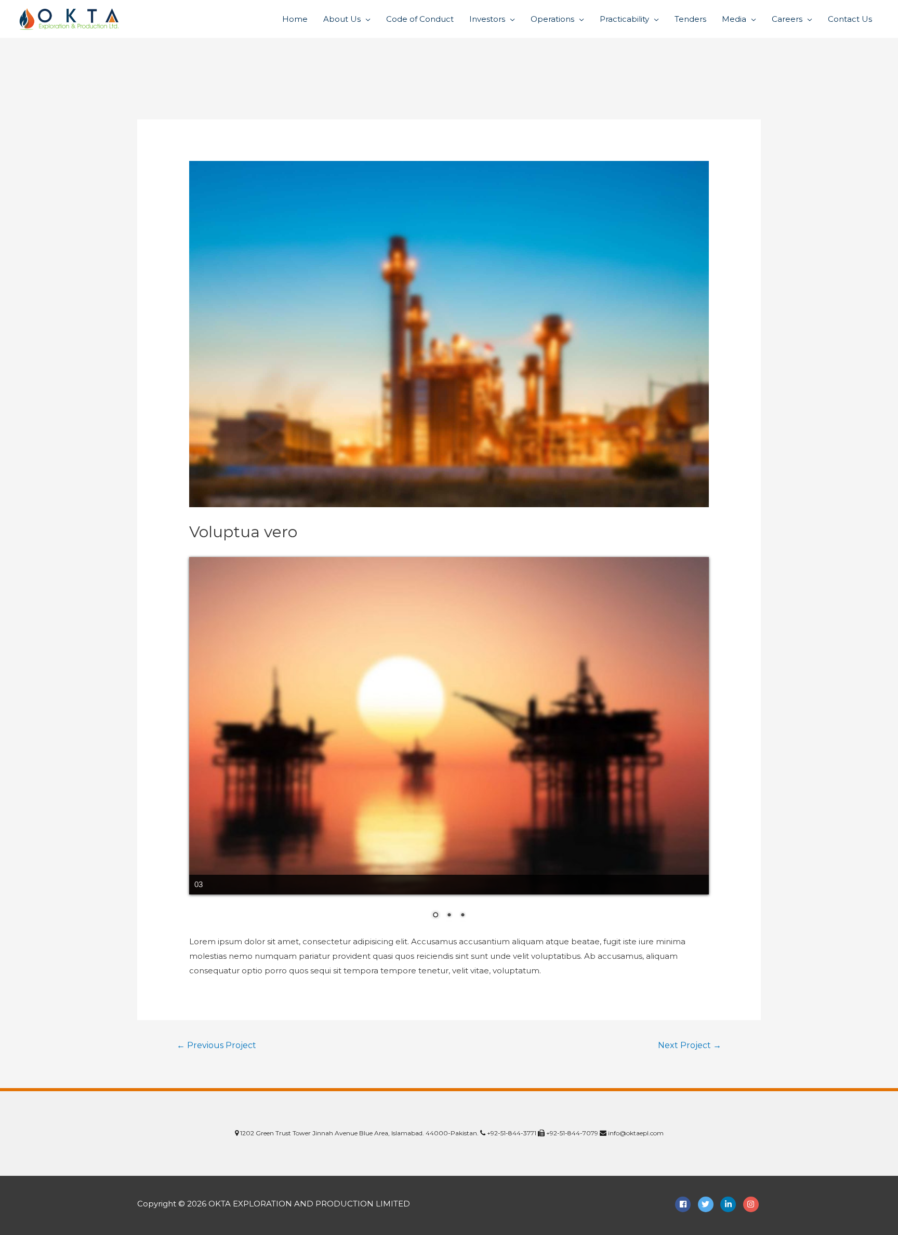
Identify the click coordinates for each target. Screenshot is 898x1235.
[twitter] (708, 1204)
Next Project (689, 1045)
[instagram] (752, 1204)
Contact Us (850, 19)
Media (734, 19)
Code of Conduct (420, 19)
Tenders (690, 19)
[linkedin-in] (730, 1204)
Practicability (624, 19)
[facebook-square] (685, 1204)
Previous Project (216, 1045)
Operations (552, 19)
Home (295, 19)
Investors (487, 19)
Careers (787, 19)
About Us (342, 19)
